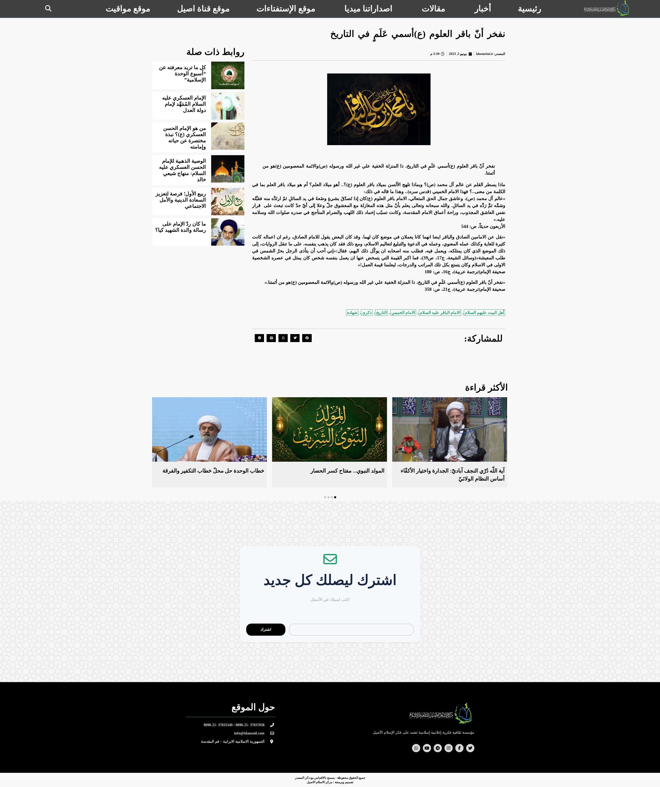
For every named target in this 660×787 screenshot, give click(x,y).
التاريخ (381, 312)
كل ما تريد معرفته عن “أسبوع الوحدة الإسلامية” (182, 73)
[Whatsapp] (416, 748)
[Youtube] (427, 748)
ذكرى (367, 312)
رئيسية (529, 8)
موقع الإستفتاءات (286, 8)
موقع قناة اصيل (203, 8)
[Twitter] (470, 748)
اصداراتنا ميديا (368, 8)
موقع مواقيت (128, 8)
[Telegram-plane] (438, 748)
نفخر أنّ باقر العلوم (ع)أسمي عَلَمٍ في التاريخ (417, 34)
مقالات (433, 8)
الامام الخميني (403, 312)
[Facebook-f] (459, 748)
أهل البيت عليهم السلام (484, 312)
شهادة (352, 312)
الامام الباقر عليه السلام (440, 312)
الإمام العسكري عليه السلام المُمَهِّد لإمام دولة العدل (184, 104)
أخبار (483, 8)
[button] (48, 8)
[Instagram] (448, 748)
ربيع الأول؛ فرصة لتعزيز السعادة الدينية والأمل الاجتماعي (181, 200)
